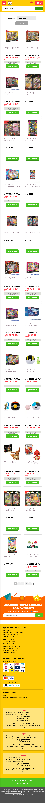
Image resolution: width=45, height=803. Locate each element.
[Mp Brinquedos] (11, 3)
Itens (39, 3)
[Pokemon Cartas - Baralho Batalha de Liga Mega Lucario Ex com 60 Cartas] (12, 267)
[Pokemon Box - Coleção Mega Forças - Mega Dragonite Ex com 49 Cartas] (33, 36)
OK (39, 615)
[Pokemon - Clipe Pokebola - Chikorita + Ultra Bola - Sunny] (33, 360)
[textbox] (15, 8)
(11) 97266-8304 (24, 721)
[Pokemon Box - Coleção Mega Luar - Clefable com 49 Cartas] (33, 267)
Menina (18, 611)
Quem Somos (9, 630)
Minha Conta (9, 637)
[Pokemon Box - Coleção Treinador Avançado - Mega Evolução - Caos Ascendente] (33, 313)
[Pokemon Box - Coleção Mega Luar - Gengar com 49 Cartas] (12, 313)
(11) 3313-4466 (24, 717)
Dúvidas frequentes (12, 648)
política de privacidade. (13, 793)
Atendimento (9, 644)
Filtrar (22, 23)
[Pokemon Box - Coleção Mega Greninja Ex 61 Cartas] (12, 175)
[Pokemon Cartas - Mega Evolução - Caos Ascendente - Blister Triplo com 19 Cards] (12, 221)
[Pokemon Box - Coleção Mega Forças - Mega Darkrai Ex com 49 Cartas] (12, 82)
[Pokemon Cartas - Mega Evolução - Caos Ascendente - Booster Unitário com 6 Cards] (33, 175)
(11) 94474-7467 (24, 719)
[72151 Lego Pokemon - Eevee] (12, 452)
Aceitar (22, 799)
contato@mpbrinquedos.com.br (15, 697)
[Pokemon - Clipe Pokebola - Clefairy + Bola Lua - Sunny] (33, 406)
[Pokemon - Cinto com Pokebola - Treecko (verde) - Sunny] (33, 545)
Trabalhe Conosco (12, 653)
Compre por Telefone (13, 646)
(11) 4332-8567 (24, 763)
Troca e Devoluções (12, 651)
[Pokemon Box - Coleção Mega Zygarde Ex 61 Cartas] (12, 360)
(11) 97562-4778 (24, 765)
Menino (27, 611)
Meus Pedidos (9, 639)
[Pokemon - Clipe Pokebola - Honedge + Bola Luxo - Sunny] (12, 406)
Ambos (36, 611)
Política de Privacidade (13, 632)
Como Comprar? (10, 641)
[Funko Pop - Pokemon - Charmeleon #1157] (33, 452)
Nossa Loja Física (11, 635)
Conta (31, 4)
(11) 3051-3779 (24, 740)
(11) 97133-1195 (24, 742)
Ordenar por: (11, 18)
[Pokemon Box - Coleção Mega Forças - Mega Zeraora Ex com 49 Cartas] (12, 36)
